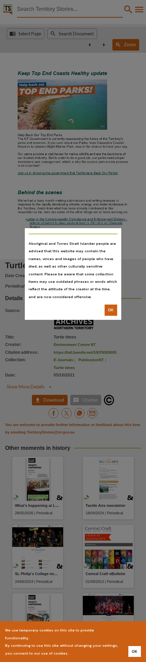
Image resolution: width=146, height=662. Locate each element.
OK (111, 310)
